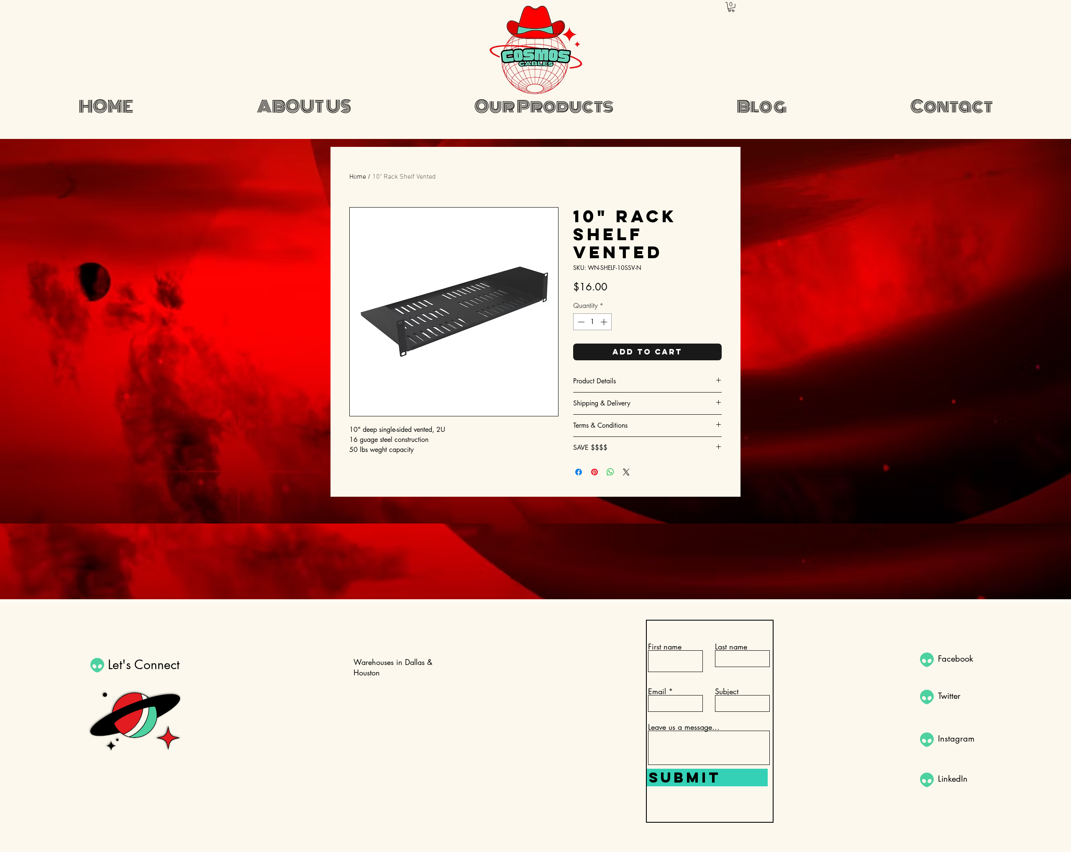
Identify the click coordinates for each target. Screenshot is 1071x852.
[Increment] (604, 322)
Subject (726, 691)
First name (665, 646)
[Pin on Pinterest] (594, 472)
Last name (731, 646)
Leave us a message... (684, 727)
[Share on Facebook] (579, 472)
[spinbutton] (592, 322)
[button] (731, 7)
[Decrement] (580, 322)
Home (357, 177)
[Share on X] (626, 472)
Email (657, 691)
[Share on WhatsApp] (610, 472)
